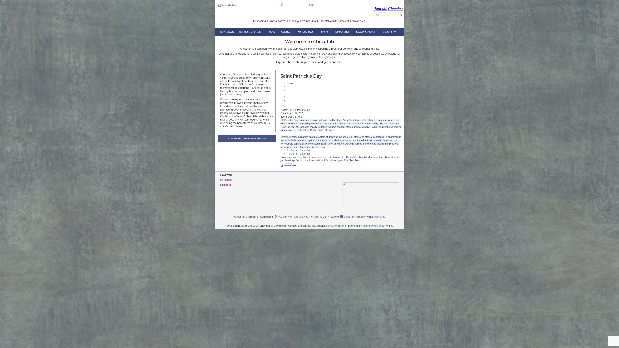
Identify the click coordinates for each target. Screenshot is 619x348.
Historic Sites (306, 31)
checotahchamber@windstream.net (364, 216)
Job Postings (342, 31)
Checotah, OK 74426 (298, 216)
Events (325, 31)
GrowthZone (338, 225)
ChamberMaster (372, 225)
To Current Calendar (298, 150)
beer (354, 140)
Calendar (286, 31)
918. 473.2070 (330, 216)
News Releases (312, 157)
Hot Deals (347, 157)
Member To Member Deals (368, 157)
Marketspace (392, 157)
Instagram (226, 179)
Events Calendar (331, 157)
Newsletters (227, 31)
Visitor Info (389, 31)
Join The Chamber (349, 160)
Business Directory (250, 31)
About (271, 31)
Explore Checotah (366, 31)
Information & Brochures (323, 160)
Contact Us (302, 160)
